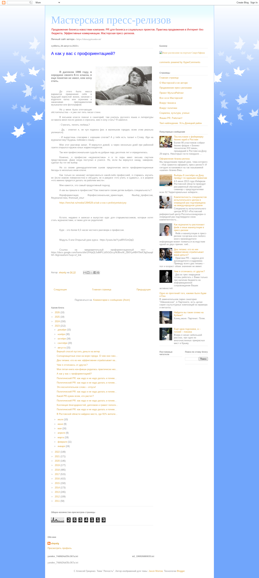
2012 (57, 496)
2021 (57, 456)
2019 (57, 465)
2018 (57, 469)
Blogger (180, 571)
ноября (62, 334)
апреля (62, 433)
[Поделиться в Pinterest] (98, 272)
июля (61, 419)
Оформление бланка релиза (174, 158)
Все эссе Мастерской (171, 98)
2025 (57, 316)
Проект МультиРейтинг (171, 93)
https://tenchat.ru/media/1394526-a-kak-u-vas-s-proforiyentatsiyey (93, 202)
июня (61, 424)
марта (61, 437)
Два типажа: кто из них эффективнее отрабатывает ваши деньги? (189, 252)
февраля (63, 441)
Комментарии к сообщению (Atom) (111, 300)
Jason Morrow (156, 571)
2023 (57, 325)
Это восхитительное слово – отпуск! (76, 387)
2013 (57, 492)
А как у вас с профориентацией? (74, 373)
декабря (62, 329)
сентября (63, 343)
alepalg (55, 543)
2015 (57, 483)
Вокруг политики (168, 108)
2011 (57, 501)
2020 (57, 461)
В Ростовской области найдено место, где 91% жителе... (87, 414)
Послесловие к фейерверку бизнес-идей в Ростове (189, 138)
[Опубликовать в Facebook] (95, 272)
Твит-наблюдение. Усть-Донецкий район (180, 123)
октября (62, 338)
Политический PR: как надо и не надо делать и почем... (87, 378)
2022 (57, 452)
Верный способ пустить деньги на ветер (78, 351)
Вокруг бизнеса (167, 103)
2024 (57, 321)
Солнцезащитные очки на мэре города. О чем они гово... (87, 356)
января (62, 446)
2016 (57, 478)
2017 (57, 474)
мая (60, 428)
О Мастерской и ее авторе (173, 83)
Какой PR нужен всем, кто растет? (75, 396)
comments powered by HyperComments (179, 62)
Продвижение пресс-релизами (175, 87)
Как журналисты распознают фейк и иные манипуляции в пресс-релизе (189, 227)
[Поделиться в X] (91, 272)
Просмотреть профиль (60, 548)
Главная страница (101, 289)
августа (62, 347)
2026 (57, 312)
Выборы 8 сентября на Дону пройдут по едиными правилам (190, 176)
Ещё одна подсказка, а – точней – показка (187, 330)
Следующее (60, 289)
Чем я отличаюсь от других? (72, 365)
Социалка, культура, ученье (174, 113)
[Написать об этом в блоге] (88, 272)
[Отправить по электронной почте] (85, 272)
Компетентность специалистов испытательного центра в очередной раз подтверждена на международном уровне (190, 201)
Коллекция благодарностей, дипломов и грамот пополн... (87, 405)
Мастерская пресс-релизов (111, 20)
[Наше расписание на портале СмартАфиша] (182, 52)
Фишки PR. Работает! (170, 118)
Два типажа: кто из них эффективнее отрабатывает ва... (87, 360)
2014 (57, 487)
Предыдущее (144, 289)
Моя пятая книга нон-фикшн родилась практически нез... (87, 369)
